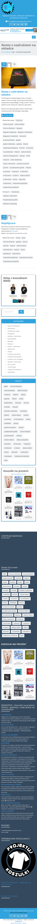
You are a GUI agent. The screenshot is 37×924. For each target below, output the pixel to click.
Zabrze (15, 179)
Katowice (18, 403)
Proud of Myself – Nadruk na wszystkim (16, 883)
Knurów (22, 148)
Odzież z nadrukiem (14, 346)
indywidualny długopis (10, 148)
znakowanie (7, 183)
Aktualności (15, 192)
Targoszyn (15, 171)
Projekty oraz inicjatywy (15, 359)
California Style (8, 124)
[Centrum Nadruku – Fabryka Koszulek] (18, 7)
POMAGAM (7, 423)
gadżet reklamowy (9, 144)
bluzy (23, 238)
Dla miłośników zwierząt (10, 803)
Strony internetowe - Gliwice (18, 923)
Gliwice (25, 144)
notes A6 (6, 160)
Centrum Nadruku (9, 128)
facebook (7, 394)
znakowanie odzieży (26, 257)
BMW (5, 386)
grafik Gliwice (8, 403)
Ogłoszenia (11, 349)
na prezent (29, 148)
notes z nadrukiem (9, 164)
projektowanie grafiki (17, 168)
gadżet (23, 394)
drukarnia (23, 136)
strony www (17, 444)
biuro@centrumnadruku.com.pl (19, 21)
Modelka (10, 341)
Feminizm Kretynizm (9, 755)
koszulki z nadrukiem (10, 411)
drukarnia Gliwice (9, 140)
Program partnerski (14, 354)
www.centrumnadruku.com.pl (18, 912)
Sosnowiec (6, 171)
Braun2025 (5, 743)
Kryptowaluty (12, 339)
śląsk (5, 460)
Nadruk (17, 152)
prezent (5, 168)
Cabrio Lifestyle (7, 811)
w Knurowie (7, 175)
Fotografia (11, 333)
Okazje (10, 351)
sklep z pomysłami (22, 440)
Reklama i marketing (10, 204)
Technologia (12, 367)
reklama (28, 168)
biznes (18, 238)
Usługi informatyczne (14, 369)
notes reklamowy (16, 160)
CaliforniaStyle (19, 124)
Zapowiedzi (11, 372)
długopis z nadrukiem (25, 132)
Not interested (7, 725)
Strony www (11, 364)
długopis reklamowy (9, 132)
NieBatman (5, 795)
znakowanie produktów (11, 187)
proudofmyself (9, 435)
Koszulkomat (6, 715)
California (19, 120)
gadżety (19, 144)
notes (28, 156)
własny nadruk (25, 175)
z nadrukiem (7, 179)
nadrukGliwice (7, 250)
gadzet (18, 140)
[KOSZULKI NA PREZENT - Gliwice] (18, 497)
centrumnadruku (9, 390)
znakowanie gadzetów (20, 183)
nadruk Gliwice (26, 152)
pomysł (16, 423)
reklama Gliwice (9, 440)
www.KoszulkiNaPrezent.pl (18, 474)
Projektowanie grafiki (10, 200)
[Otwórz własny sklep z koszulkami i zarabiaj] (18, 860)
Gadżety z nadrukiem (10, 196)
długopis (19, 128)
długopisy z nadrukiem (10, 136)
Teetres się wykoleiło (9, 735)
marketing (23, 411)
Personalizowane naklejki (11, 784)
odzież (23, 250)
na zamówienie (8, 152)
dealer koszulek (22, 390)
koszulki (6, 246)
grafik (21, 399)
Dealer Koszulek (9, 896)
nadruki (22, 156)
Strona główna (6, 52)
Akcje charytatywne (14, 326)
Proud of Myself (25, 431)
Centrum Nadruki (9, 242)
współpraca (7, 254)
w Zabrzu (16, 175)
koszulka (7, 407)
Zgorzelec (22, 179)
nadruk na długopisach (10, 156)
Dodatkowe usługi (13, 331)
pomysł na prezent (23, 164)
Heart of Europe (7, 774)
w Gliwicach (24, 171)
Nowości (10, 344)
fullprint (15, 394)
